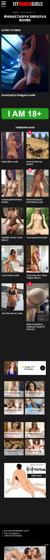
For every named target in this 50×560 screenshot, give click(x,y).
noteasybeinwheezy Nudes (11, 200)
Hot (30, 132)
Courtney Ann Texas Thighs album (36, 276)
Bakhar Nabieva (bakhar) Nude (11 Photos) (35, 327)
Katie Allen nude (9, 161)
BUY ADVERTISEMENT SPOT (16, 531)
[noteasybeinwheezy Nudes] (12, 183)
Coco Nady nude (10, 275)
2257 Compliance (11, 533)
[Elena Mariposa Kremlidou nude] (37, 183)
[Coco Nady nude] (12, 259)
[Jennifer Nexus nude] (12, 296)
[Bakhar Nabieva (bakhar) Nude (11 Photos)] (37, 302)
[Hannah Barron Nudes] (37, 145)
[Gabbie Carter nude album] (12, 221)
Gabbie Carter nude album (11, 238)
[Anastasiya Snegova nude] (25, 63)
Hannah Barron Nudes (34, 163)
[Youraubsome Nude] (37, 221)
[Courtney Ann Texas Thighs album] (37, 259)
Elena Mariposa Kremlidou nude (34, 200)
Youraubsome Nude (36, 237)
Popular (30, 170)
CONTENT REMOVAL (13, 536)
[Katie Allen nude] (12, 145)
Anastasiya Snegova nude (18, 95)
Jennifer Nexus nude (11, 313)
